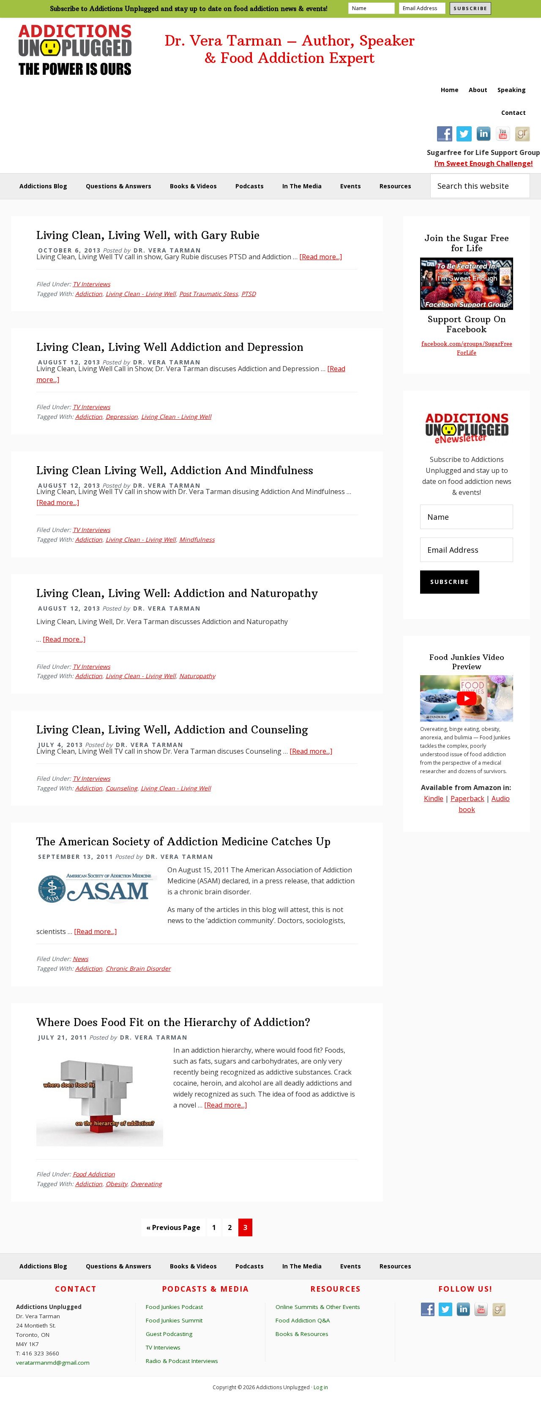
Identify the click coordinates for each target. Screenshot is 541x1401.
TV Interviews (91, 284)
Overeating (146, 1184)
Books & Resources (302, 1334)
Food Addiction (94, 1174)
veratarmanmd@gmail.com (53, 1362)
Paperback (467, 798)
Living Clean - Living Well (141, 294)
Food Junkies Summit (174, 1320)
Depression (122, 417)
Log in (321, 1387)
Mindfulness (197, 539)
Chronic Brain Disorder (138, 968)
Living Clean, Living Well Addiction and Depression (169, 347)
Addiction (88, 294)
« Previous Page (173, 1229)
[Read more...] (320, 256)
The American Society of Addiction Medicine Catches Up (183, 841)
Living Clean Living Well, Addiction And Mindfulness (174, 470)
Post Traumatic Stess (208, 294)
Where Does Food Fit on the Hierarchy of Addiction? (173, 1022)
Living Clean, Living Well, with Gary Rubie (148, 235)
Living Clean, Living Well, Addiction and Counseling (172, 729)
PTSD (248, 294)
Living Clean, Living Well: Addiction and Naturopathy (177, 593)
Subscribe (470, 8)
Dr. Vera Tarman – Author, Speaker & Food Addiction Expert (290, 49)
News (80, 959)
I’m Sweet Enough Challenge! (483, 163)
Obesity (116, 1184)
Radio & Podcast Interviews (182, 1361)
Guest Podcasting (169, 1334)
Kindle (433, 798)
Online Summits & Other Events (318, 1307)
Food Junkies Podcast (174, 1307)
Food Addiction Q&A (303, 1320)
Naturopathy (197, 676)
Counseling (121, 788)
